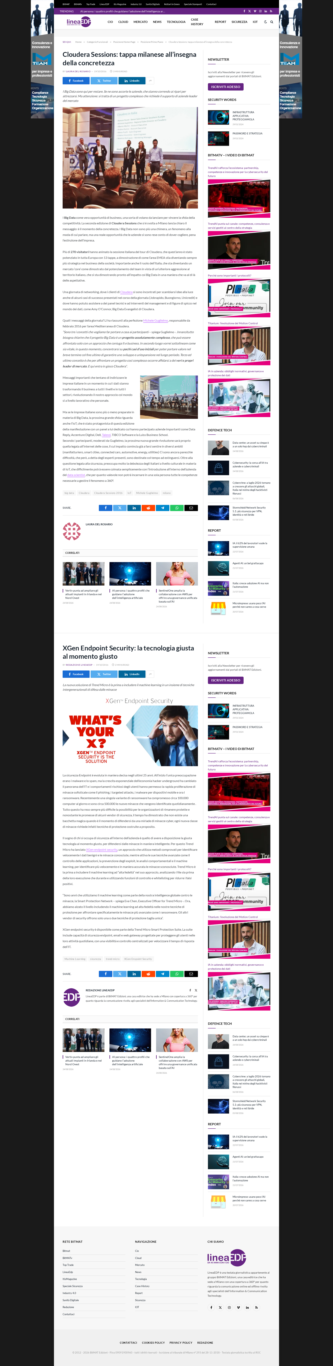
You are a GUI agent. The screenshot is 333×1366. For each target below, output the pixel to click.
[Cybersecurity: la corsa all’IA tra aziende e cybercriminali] (218, 468)
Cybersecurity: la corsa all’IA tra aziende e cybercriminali (250, 464)
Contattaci (211, 4)
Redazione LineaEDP (79, 664)
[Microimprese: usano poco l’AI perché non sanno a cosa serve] (218, 608)
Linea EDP (104, 4)
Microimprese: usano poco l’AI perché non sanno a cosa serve (249, 605)
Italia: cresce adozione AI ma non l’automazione (251, 585)
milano (167, 492)
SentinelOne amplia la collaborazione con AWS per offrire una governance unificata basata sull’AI (178, 596)
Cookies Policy (153, 1342)
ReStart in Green (172, 4)
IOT (255, 21)
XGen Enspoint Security (138, 958)
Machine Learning (75, 958)
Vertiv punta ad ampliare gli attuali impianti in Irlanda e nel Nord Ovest (83, 594)
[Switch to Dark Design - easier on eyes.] (265, 21)
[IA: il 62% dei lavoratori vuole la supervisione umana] (218, 548)
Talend (106, 435)
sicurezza (95, 958)
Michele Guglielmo (155, 320)
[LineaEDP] (79, 21)
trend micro (112, 958)
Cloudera (126, 292)
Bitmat (66, 1250)
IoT (129, 492)
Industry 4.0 (69, 1293)
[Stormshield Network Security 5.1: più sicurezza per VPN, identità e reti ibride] (218, 512)
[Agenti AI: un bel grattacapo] (218, 568)
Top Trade (90, 4)
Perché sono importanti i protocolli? (229, 275)
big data (69, 492)
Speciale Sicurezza (73, 1286)
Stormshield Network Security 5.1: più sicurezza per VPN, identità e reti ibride (249, 511)
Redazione (68, 1307)
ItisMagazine (70, 1279)
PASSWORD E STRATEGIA (247, 133)
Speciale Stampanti (193, 4)
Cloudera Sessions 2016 (108, 492)
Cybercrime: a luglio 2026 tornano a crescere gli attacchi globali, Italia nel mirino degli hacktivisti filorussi (251, 488)
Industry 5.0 (136, 4)
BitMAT (66, 4)
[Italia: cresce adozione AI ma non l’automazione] (218, 588)
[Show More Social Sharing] (150, 80)
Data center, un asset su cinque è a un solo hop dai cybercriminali (251, 444)
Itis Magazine (120, 4)
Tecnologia (176, 21)
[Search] (271, 22)
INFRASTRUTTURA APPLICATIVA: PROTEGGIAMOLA (243, 116)
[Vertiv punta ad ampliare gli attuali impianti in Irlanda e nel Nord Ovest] (83, 574)
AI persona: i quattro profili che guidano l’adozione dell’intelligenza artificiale (123, 11)
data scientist (76, 475)
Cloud (123, 21)
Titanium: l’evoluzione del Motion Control (233, 323)
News (157, 21)
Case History (197, 22)
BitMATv (78, 4)
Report (220, 21)
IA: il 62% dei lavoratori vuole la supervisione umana (250, 545)
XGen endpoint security (101, 849)
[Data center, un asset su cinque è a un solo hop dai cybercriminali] (218, 448)
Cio (110, 21)
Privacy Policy (181, 1342)
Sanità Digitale (153, 4)
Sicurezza (239, 21)
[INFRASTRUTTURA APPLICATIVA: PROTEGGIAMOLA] (218, 117)
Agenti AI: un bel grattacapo (248, 563)
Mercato (141, 21)
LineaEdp (68, 1272)
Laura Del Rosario (78, 71)
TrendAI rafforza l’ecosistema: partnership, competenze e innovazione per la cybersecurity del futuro (238, 172)
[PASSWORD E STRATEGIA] (218, 138)
